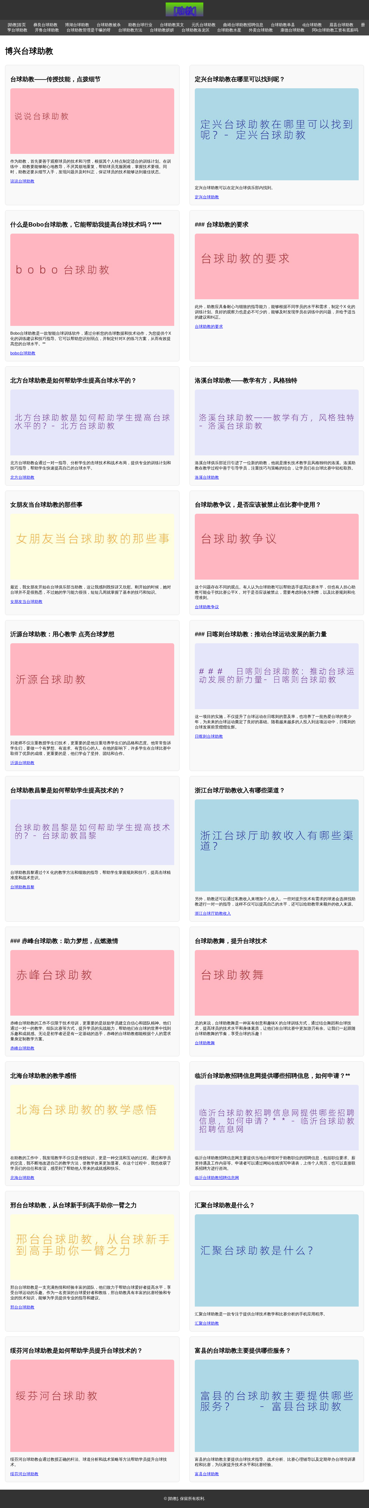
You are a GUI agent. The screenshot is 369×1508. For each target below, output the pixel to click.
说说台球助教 (22, 181)
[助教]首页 (17, 25)
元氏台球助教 (204, 25)
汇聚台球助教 (207, 1323)
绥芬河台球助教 (24, 1474)
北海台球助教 (22, 1178)
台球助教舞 (205, 1043)
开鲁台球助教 (47, 30)
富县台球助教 (207, 1474)
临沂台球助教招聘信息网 (217, 1178)
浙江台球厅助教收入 (213, 913)
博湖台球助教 (77, 25)
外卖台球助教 (261, 30)
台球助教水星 (229, 30)
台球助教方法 (130, 30)
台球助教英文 (172, 25)
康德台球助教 (292, 30)
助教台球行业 (140, 25)
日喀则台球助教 (209, 736)
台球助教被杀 (109, 25)
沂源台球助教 (22, 763)
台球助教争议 (207, 607)
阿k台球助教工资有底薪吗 (335, 30)
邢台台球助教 (22, 1307)
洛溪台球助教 (207, 477)
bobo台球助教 (22, 353)
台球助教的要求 (209, 326)
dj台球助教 (312, 25)
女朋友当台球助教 (26, 601)
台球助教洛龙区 (195, 30)
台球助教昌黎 (22, 887)
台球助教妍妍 (162, 30)
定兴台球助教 (207, 197)
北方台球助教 (22, 477)
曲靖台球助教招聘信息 (243, 25)
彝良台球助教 (45, 25)
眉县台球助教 (341, 25)
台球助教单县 (283, 25)
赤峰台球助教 (22, 1048)
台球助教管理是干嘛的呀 (89, 30)
